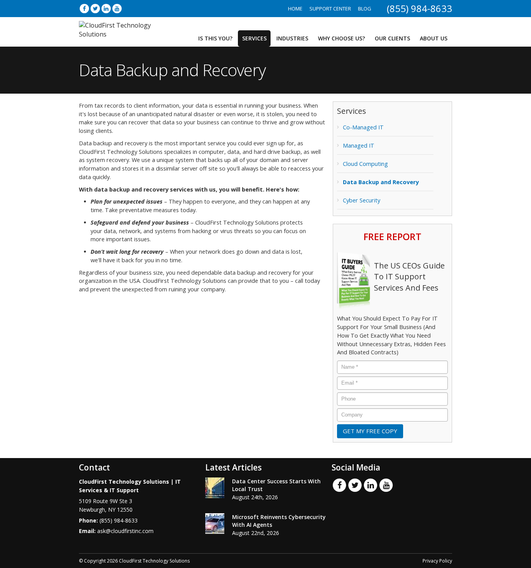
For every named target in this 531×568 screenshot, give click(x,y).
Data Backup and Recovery (381, 182)
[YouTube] (117, 8)
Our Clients (392, 38)
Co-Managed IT (363, 127)
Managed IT (358, 145)
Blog (364, 8)
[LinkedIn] (106, 8)
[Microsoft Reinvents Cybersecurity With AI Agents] (214, 523)
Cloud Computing (365, 163)
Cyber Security (361, 200)
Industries (292, 38)
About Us (433, 38)
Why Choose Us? (341, 38)
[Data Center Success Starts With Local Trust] (214, 487)
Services (254, 38)
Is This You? (215, 38)
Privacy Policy (437, 561)
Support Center (330, 8)
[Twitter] (95, 8)
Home (295, 8)
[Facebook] (84, 8)
